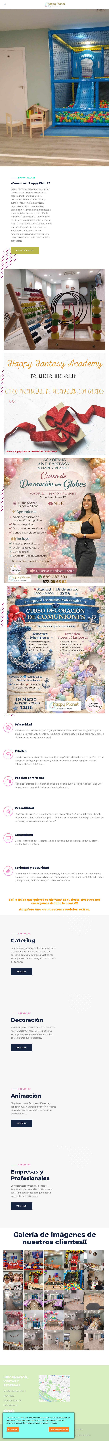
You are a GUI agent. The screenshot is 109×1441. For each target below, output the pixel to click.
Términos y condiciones (78, 1435)
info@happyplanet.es (14, 1391)
